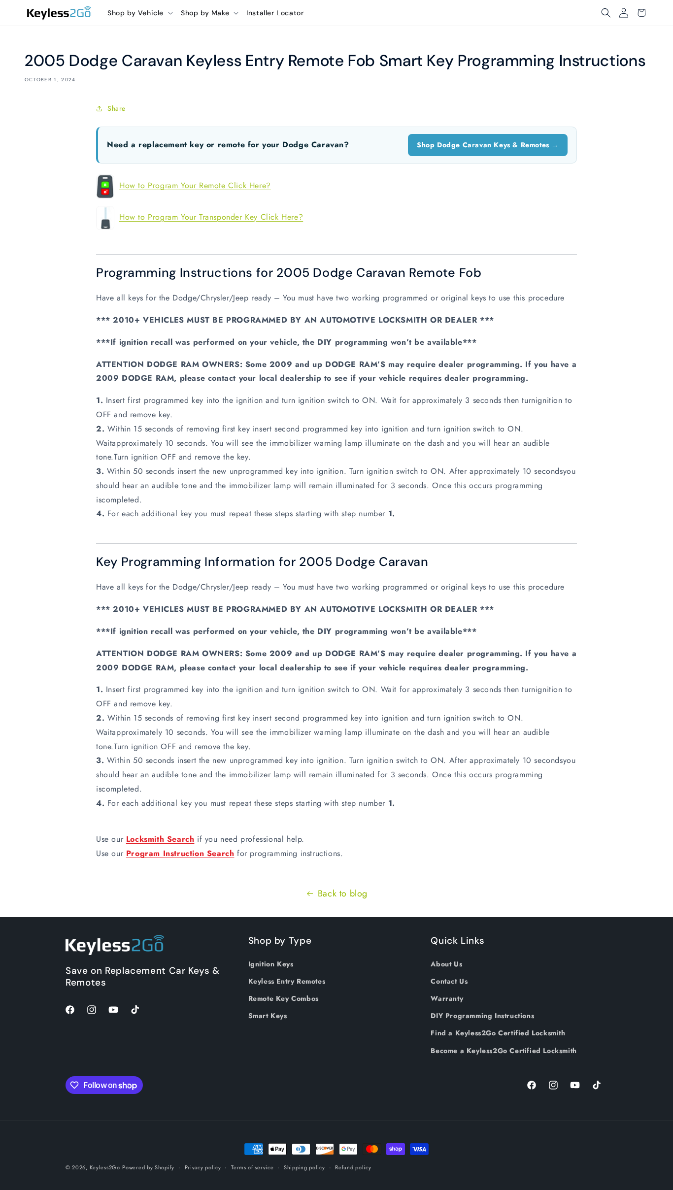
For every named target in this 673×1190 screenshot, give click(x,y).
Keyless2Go (105, 1167)
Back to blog (343, 893)
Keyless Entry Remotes (287, 981)
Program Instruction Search (180, 853)
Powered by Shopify (148, 1167)
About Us (446, 964)
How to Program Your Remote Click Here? (195, 185)
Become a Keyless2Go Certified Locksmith (503, 1051)
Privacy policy (203, 1167)
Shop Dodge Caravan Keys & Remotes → (488, 145)
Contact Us (449, 981)
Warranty (447, 998)
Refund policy (353, 1167)
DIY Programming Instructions (482, 1016)
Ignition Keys (271, 964)
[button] (140, 12)
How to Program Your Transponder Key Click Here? (211, 217)
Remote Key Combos (283, 998)
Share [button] (116, 108)
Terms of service (252, 1167)
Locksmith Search (160, 839)
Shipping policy (304, 1167)
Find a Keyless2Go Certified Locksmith (498, 1033)
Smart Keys (267, 1016)
